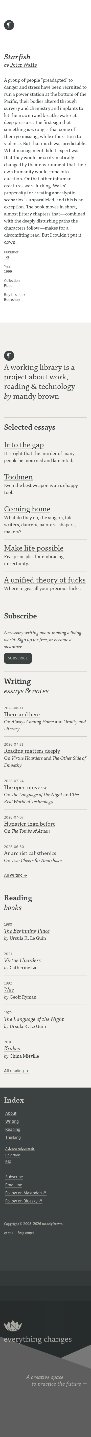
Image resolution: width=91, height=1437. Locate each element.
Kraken (12, 1048)
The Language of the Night (34, 1019)
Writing (12, 1121)
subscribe (18, 658)
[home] (9, 29)
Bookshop (12, 299)
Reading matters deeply (32, 751)
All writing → (15, 875)
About (10, 1113)
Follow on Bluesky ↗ (23, 1200)
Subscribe (14, 1176)
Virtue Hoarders (22, 960)
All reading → (16, 1070)
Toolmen (18, 477)
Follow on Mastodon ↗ (26, 1192)
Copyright (11, 1224)
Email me (13, 1184)
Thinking (13, 1137)
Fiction (9, 285)
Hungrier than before (29, 824)
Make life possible (33, 548)
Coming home (27, 509)
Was (9, 990)
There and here (22, 714)
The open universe (25, 787)
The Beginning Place (27, 931)
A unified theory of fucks (45, 580)
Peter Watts (23, 65)
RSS (8, 1161)
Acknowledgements (20, 1148)
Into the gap (24, 445)
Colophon (12, 1155)
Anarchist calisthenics (30, 853)
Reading (12, 1129)
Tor (6, 257)
